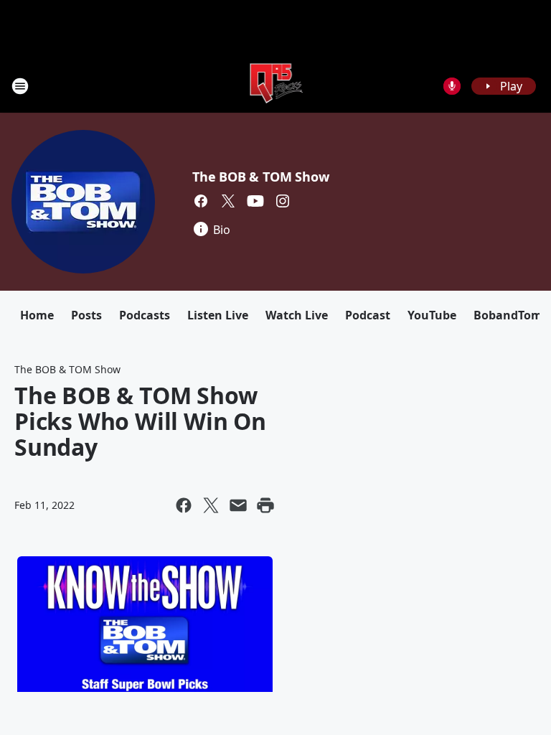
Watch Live (296, 315)
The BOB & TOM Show (260, 176)
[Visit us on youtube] (255, 201)
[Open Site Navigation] (20, 86)
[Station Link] (275, 85)
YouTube (432, 315)
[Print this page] (265, 505)
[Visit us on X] (228, 201)
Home (37, 315)
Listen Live (217, 315)
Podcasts (144, 315)
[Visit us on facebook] (200, 201)
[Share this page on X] (211, 505)
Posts (86, 315)
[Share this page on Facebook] (184, 505)
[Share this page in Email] (238, 505)
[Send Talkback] (452, 86)
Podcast (367, 315)
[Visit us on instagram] (282, 201)
